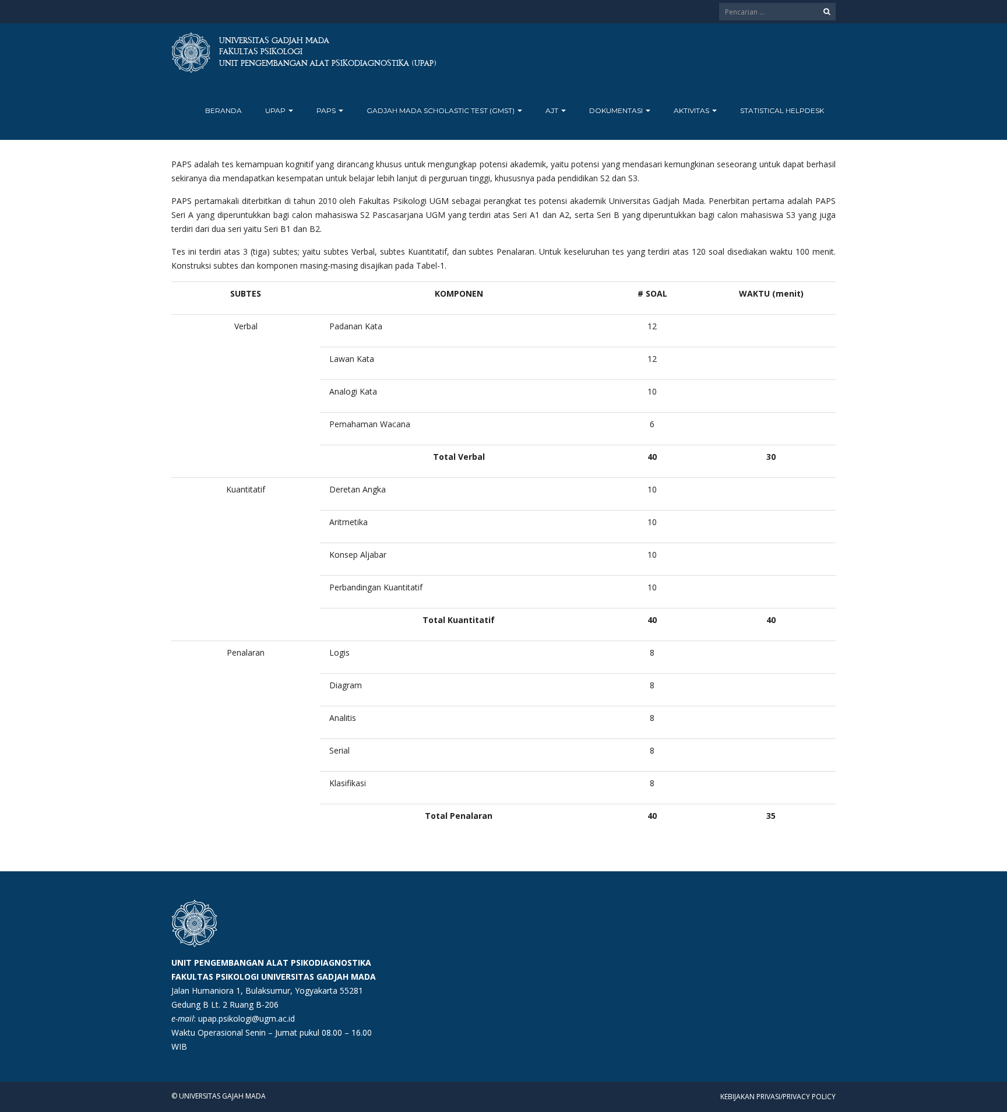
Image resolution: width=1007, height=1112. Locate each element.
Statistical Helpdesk (782, 110)
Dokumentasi (617, 110)
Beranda (223, 110)
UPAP (276, 110)
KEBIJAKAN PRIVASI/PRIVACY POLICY (778, 1097)
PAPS (326, 110)
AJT (552, 110)
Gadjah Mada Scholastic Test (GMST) (441, 110)
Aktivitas (692, 110)
